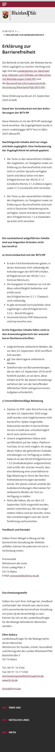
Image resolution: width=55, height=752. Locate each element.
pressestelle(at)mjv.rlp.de (24, 575)
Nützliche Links (19, 720)
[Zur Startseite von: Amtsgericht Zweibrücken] (19, 14)
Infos (12, 732)
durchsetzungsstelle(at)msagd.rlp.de (23, 676)
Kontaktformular (11, 688)
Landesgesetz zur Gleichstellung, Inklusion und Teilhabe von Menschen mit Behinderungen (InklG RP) (26, 75)
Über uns (15, 707)
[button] (4, 4)
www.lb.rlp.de (10, 680)
